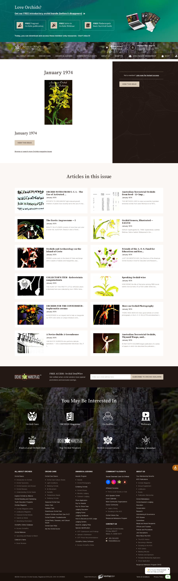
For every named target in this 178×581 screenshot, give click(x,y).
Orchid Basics (19, 476)
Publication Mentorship (145, 495)
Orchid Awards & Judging (144, 502)
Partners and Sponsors (146, 555)
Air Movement (51, 489)
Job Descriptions (142, 533)
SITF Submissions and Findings (87, 531)
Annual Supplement (144, 486)
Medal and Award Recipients (145, 523)
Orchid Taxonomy (23, 483)
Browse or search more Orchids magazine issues (33, 151)
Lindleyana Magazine (24, 512)
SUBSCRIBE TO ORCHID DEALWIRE (146, 377)
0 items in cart (116, 46)
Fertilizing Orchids (53, 498)
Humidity (50, 492)
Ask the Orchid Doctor (52, 529)
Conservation (140, 508)
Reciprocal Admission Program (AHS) (148, 565)
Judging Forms (80, 512)
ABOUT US (105, 56)
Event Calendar (111, 499)
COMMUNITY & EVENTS (87, 56)
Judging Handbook (81, 516)
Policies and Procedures (144, 530)
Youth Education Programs (24, 502)
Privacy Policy (158, 577)
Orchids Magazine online (25, 509)
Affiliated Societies (112, 488)
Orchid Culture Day (112, 515)
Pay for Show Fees (82, 506)
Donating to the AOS (115, 511)
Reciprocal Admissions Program (116, 518)
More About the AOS (143, 536)
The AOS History (144, 539)
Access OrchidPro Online (85, 545)
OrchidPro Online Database (24, 525)
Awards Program (80, 476)
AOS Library (142, 549)
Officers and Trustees (143, 526)
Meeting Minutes (143, 552)
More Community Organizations (116, 502)
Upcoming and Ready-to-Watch (27, 536)
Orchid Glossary (22, 489)
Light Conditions (52, 483)
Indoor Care (49, 505)
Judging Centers (80, 522)
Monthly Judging (83, 493)
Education (139, 505)
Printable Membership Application (149, 558)
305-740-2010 (114, 538)
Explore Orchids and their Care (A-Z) (57, 514)
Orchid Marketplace (142, 499)
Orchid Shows (82, 490)
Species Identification (82, 528)
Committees (140, 520)
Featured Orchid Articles (25, 515)
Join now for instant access (147, 75)
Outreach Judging (83, 496)
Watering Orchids (52, 486)
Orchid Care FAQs (51, 526)
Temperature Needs (53, 495)
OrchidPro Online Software (84, 541)
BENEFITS (119, 56)
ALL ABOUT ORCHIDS (25, 56)
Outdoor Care (49, 508)
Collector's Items (20, 540)
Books (140, 492)
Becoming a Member (145, 542)
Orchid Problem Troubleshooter (55, 517)
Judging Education (81, 509)
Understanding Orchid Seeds (26, 492)
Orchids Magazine (21, 505)
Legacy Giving (112, 508)
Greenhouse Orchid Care (53, 511)
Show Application (81, 500)
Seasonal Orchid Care (52, 502)
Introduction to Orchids (24, 480)
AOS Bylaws (140, 517)
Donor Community (112, 505)
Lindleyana (141, 489)
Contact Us (111, 524)
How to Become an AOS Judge (86, 519)
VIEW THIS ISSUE (25, 143)
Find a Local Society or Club (117, 492)
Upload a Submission (84, 534)
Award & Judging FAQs (83, 525)
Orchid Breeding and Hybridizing (25, 499)
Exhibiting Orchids (81, 487)
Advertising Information (24, 521)
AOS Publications (142, 479)
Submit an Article (22, 518)
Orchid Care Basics (51, 476)
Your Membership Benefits (145, 476)
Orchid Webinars (20, 532)
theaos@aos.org (114, 541)
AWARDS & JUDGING (63, 56)
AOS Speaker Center (113, 495)
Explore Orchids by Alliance (24, 496)
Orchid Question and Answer (26, 486)
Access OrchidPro (23, 528)
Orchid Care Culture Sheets (56, 480)
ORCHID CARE (45, 56)
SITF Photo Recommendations (87, 538)
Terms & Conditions (143, 577)
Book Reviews (21, 543)
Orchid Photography (84, 483)
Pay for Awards (80, 503)
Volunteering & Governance (145, 514)
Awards (79, 480)
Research (139, 511)
